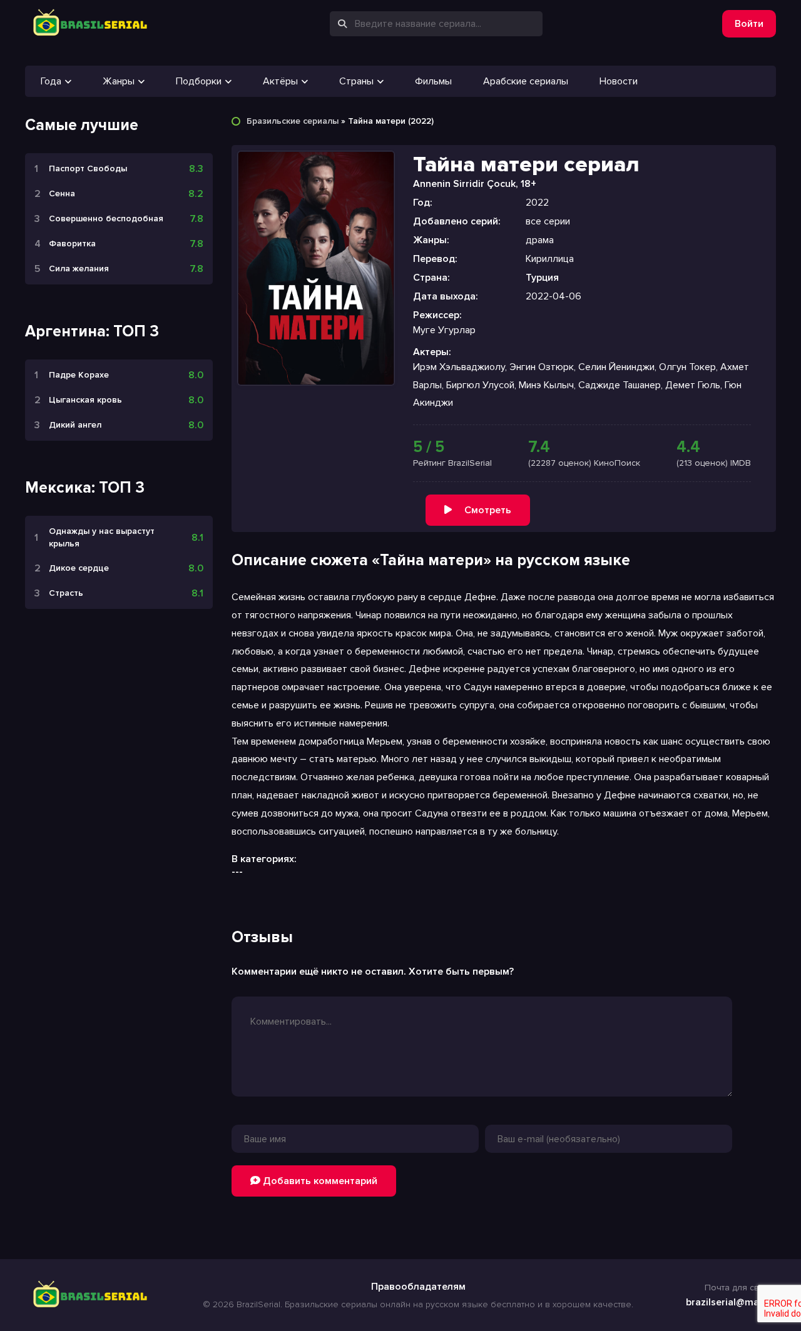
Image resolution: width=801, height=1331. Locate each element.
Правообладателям (418, 1286)
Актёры (280, 81)
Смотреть (487, 510)
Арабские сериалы (525, 81)
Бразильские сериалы (293, 121)
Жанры (119, 81)
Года (51, 81)
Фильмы (433, 81)
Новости (618, 81)
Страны (356, 81)
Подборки (199, 81)
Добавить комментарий (318, 1181)
